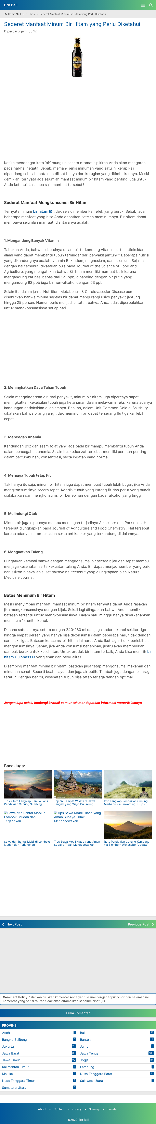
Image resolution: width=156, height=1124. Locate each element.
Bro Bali (10, 5)
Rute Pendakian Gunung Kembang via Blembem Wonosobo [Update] (127, 843)
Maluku (7, 1074)
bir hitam (40, 211)
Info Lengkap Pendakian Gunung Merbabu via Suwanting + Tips (126, 802)
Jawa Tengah (90, 1053)
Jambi (84, 1046)
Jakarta (8, 1046)
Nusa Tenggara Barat (96, 1074)
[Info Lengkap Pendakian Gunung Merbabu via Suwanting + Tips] (128, 784)
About (42, 1109)
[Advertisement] (78, 119)
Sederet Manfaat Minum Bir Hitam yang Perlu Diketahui (72, 24)
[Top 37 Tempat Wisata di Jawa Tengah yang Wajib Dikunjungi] (78, 784)
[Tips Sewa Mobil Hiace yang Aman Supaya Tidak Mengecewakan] (78, 825)
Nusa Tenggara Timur (18, 1081)
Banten (85, 1040)
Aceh (6, 1033)
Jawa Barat (10, 1053)
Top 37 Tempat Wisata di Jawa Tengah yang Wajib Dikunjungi (74, 802)
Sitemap (94, 1109)
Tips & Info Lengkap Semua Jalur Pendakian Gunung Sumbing (26, 802)
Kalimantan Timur (15, 1067)
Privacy (77, 1109)
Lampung (87, 1067)
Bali (83, 1033)
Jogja (84, 1060)
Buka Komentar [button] (78, 1013)
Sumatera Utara (14, 1088)
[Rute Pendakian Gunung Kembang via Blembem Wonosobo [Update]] (128, 825)
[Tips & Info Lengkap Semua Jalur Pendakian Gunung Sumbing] (28, 784)
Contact (59, 1109)
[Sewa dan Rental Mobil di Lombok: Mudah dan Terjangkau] (28, 825)
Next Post (14, 924)
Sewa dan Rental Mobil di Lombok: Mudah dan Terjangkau (27, 843)
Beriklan (112, 1109)
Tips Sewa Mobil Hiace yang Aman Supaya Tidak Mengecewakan (77, 843)
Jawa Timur (11, 1060)
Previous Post (139, 924)
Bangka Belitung (14, 1040)
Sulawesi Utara (91, 1081)
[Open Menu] (143, 5)
